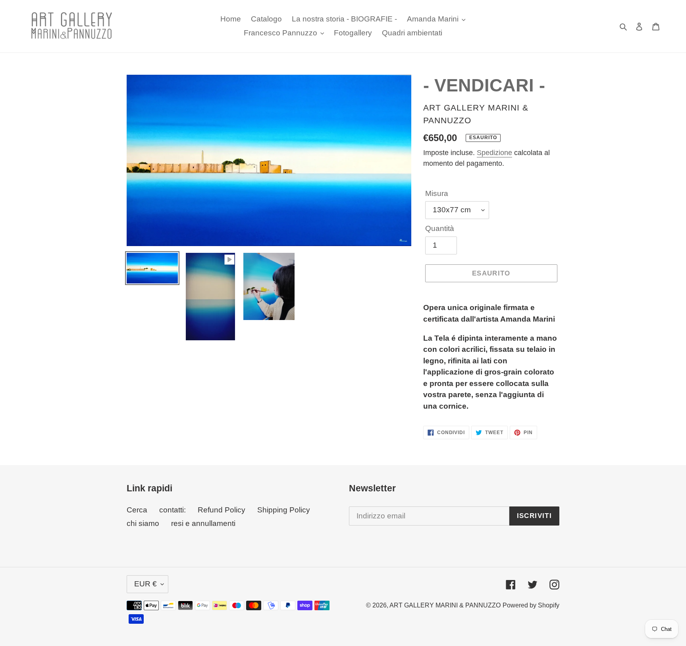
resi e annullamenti (203, 523)
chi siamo (143, 523)
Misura (436, 193)
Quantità (439, 228)
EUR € (145, 584)
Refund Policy (221, 510)
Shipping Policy (283, 510)
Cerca (137, 510)
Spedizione (494, 153)
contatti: (172, 510)
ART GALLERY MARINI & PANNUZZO (445, 605)
